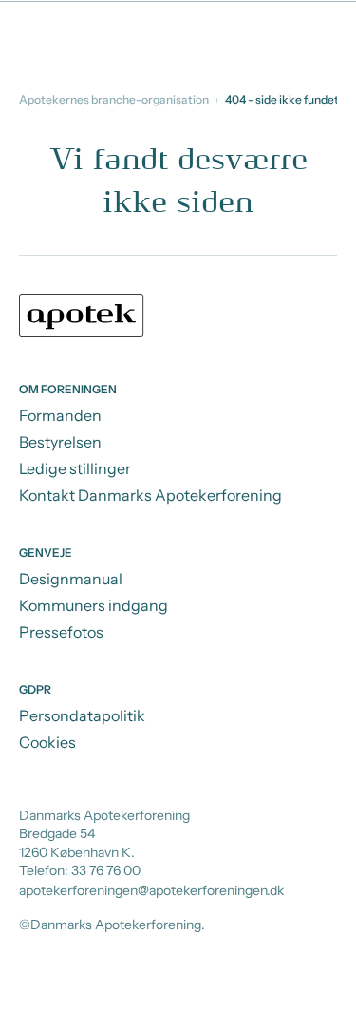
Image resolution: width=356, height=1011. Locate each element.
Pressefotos (61, 631)
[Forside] (178, 318)
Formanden (60, 415)
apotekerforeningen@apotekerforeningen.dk (151, 890)
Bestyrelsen (60, 441)
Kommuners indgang (93, 605)
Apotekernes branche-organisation (114, 99)
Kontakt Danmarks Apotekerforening (150, 495)
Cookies (47, 742)
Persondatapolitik (82, 715)
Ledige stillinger (75, 468)
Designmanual (70, 578)
